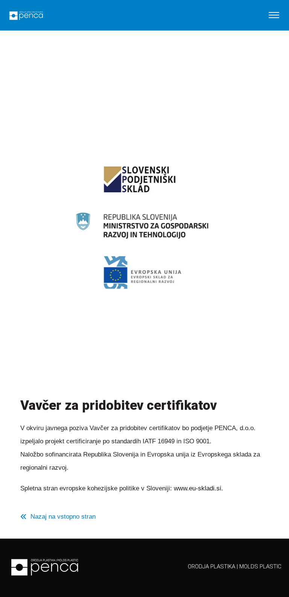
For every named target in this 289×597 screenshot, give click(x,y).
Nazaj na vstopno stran (63, 516)
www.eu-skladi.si (197, 488)
